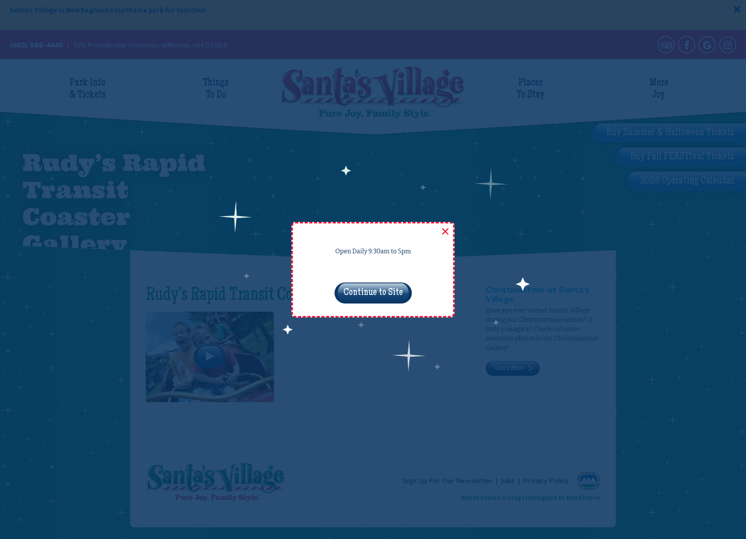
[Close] (444, 232)
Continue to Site (373, 293)
